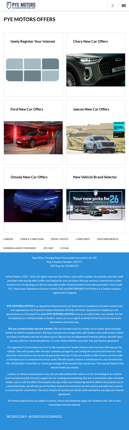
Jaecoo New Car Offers (91, 109)
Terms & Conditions (32, 239)
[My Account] (113, 5)
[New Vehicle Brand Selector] (95, 205)
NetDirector (16, 416)
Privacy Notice (60, 239)
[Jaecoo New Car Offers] (95, 137)
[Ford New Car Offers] (33, 137)
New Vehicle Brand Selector (95, 177)
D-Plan (64, 248)
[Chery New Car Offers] (95, 69)
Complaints (83, 239)
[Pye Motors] (21, 5)
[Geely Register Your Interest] (33, 69)
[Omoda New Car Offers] (33, 205)
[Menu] (124, 5)
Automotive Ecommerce (45, 416)
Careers (8, 239)
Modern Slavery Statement (19, 248)
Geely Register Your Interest (33, 41)
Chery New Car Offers (90, 41)
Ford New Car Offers (27, 109)
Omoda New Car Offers (29, 177)
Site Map (48, 248)
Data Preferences (107, 239)
